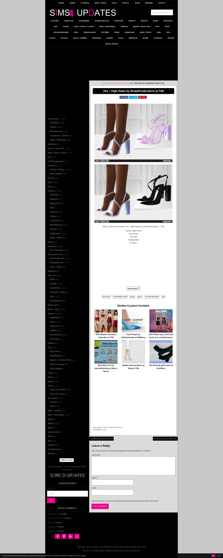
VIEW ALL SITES (67, 460)
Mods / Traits (53, 309)
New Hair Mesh (56, 250)
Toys (50, 441)
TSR (163, 297)
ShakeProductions (120, 297)
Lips (51, 296)
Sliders (50, 419)
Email (94, 488)
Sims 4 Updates (84, 14)
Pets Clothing (55, 368)
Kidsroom (54, 212)
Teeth (50, 428)
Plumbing (54, 339)
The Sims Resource (152, 297)
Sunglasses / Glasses (59, 135)
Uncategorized (54, 449)
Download (132, 288)
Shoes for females (122, 83)
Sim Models (53, 398)
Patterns (51, 343)
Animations (52, 144)
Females (53, 402)
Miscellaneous (56, 131)
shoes (132, 297)
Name (95, 478)
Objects (51, 314)
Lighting (53, 330)
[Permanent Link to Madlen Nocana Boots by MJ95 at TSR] (133, 362)
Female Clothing (57, 169)
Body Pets (54, 351)
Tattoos (51, 423)
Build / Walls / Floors (57, 153)
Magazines (52, 271)
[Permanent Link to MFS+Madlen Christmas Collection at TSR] (106, 331)
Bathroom (54, 195)
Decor (52, 322)
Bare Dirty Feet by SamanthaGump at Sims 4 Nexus (105, 368)
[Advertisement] (111, 64)
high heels (106, 297)
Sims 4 (140, 297)
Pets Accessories (57, 364)
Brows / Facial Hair (56, 148)
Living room (55, 220)
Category (51, 489)
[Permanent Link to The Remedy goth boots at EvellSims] (161, 362)
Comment (96, 455)
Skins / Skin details (56, 415)
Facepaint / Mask (57, 292)
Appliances (54, 317)
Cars (50, 157)
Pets (49, 347)
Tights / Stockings (58, 140)
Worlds (51, 453)
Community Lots (57, 258)
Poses (50, 377)
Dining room (55, 203)
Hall (51, 208)
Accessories (53, 119)
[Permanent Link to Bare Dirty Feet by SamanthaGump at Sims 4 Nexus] (106, 362)
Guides (51, 242)
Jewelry (53, 127)
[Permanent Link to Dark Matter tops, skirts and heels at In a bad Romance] (161, 331)
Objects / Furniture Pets (60, 360)
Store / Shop (55, 267)
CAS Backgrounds (55, 161)
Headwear (54, 123)
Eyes (50, 182)
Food (50, 187)
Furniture (51, 191)
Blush (52, 279)
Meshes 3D (52, 305)
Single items (55, 233)
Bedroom (54, 199)
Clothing (51, 166)
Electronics (54, 326)
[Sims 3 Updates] (67, 475)
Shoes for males (57, 394)
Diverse (51, 178)
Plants (50, 373)
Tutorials (51, 445)
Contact (64, 514)
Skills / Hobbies (54, 411)
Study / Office (56, 238)
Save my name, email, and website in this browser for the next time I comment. (125, 501)
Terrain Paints (53, 432)
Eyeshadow (55, 288)
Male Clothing (56, 174)
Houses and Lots (55, 254)
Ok (213, 555)
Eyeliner (53, 283)
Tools (50, 436)
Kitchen (53, 216)
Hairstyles (52, 246)
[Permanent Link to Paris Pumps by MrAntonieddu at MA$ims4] (133, 331)
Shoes (110, 83)
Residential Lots (56, 262)
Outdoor (53, 229)
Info (218, 555)
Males (52, 406)
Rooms (51, 381)
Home (105, 83)
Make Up (51, 275)
